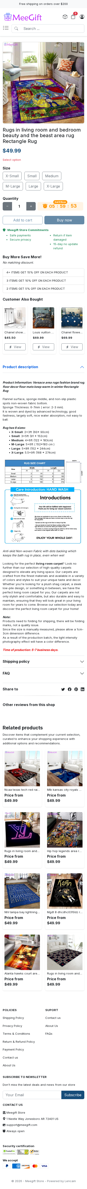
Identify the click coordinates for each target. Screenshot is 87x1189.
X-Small (12, 176)
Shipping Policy (13, 1018)
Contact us (10, 1057)
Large (33, 186)
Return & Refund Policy (19, 1041)
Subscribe (72, 1095)
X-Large (53, 186)
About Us (9, 1065)
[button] (7, 28)
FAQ (6, 673)
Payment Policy (13, 1049)
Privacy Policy (12, 1026)
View (17, 347)
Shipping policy (16, 661)
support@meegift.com (21, 1125)
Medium (51, 176)
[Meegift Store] (26, 17)
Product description (20, 367)
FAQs (48, 1033)
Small (32, 176)
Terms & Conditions (16, 1033)
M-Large (13, 186)
